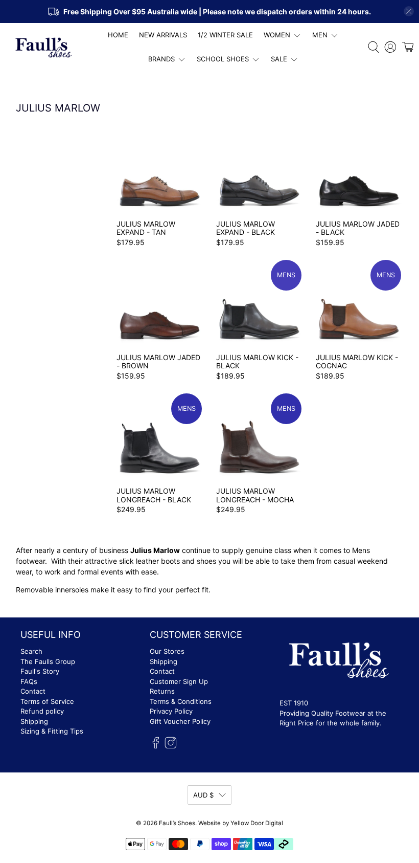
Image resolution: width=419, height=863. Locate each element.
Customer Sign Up (179, 681)
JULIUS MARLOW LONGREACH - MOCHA (255, 495)
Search (31, 651)
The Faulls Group (47, 661)
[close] (409, 11)
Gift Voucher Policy (180, 721)
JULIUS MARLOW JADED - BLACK (358, 228)
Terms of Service (47, 701)
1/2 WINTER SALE (225, 35)
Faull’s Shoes (177, 823)
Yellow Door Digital (256, 823)
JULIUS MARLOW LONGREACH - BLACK (154, 495)
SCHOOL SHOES (223, 59)
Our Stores (167, 651)
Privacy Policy (171, 711)
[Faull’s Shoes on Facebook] (156, 746)
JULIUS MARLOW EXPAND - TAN (146, 228)
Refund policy (42, 711)
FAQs (28, 681)
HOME (118, 35)
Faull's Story (39, 671)
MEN (320, 35)
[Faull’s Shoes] (44, 47)
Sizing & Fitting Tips (51, 731)
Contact (32, 691)
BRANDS (161, 59)
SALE (279, 59)
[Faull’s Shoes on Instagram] (171, 746)
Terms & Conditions (181, 701)
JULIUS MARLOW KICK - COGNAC (357, 361)
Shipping (34, 721)
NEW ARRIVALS (163, 35)
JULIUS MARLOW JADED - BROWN (158, 361)
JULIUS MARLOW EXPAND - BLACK (245, 228)
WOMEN (277, 35)
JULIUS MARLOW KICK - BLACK (257, 361)
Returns (162, 691)
